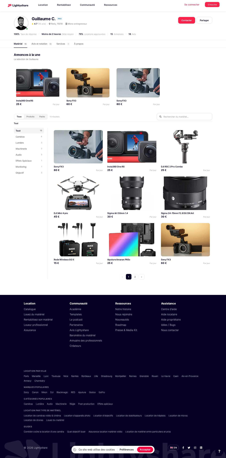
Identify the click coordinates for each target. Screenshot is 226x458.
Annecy (27, 380)
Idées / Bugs (168, 324)
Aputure (82, 392)
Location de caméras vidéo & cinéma (42, 415)
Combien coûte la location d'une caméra (44, 431)
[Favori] (56, 72)
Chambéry (39, 380)
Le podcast (76, 319)
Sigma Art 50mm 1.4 (117, 213)
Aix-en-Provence (190, 376)
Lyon (46, 376)
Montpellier (120, 376)
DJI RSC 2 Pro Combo (172, 166)
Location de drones (33, 420)
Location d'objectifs (103, 415)
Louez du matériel (34, 314)
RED (73, 392)
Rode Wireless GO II (64, 259)
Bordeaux (86, 376)
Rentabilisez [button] (64, 4)
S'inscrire (212, 4)
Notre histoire (123, 309)
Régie (72, 404)
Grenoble (144, 376)
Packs (42, 116)
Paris (26, 376)
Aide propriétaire (171, 319)
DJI (52, 392)
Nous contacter (170, 330)
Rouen (155, 376)
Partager (204, 20)
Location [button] (43, 4)
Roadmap (120, 324)
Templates (76, 314)
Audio (50, 404)
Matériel (20, 43)
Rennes (133, 376)
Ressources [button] (110, 4)
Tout (16, 123)
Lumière (40, 404)
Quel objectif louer (76, 431)
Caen (175, 376)
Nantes (74, 376)
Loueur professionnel (36, 324)
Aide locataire (169, 314)
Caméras (28, 404)
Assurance (30, 330)
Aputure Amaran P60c (118, 259)
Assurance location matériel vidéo (105, 431)
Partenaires (76, 324)
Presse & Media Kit (126, 330)
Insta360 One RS (24, 100)
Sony (26, 392)
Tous (19, 116)
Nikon (44, 392)
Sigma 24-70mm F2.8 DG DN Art (177, 213)
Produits (30, 116)
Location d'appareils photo (77, 415)
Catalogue (30, 309)
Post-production (86, 404)
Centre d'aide (169, 309)
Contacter (186, 20)
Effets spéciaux (105, 404)
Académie (75, 309)
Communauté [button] (87, 4)
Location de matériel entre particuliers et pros (148, 431)
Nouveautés (122, 319)
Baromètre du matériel (82, 335)
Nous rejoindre (123, 314)
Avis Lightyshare (79, 330)
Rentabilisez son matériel (38, 319)
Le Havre (165, 376)
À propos (78, 43)
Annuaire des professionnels (86, 340)
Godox (92, 392)
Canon (35, 392)
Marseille (36, 376)
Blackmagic (62, 392)
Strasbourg (106, 376)
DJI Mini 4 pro (61, 213)
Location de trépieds (155, 415)
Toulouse (56, 376)
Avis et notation (41, 43)
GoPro (102, 392)
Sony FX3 (71, 100)
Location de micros (178, 415)
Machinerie (61, 404)
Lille (96, 376)
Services (62, 43)
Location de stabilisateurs (129, 415)
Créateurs (75, 345)
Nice (65, 376)
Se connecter (191, 4)
